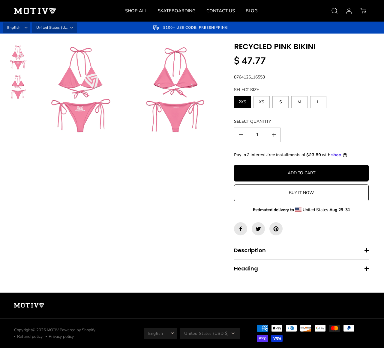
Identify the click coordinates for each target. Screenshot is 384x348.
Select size (246, 90)
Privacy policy (61, 336)
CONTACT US (220, 11)
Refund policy (30, 336)
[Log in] (349, 10)
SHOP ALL (136, 11)
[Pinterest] (276, 228)
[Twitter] (258, 228)
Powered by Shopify (77, 330)
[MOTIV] (35, 11)
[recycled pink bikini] (80, 90)
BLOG (252, 11)
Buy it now (301, 193)
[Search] (334, 10)
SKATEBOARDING (177, 11)
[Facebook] (240, 228)
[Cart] (363, 10)
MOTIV (53, 330)
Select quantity (252, 121)
